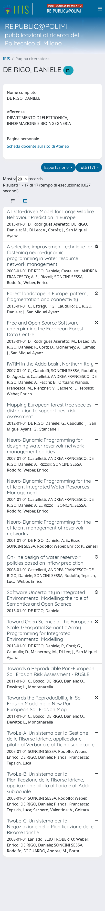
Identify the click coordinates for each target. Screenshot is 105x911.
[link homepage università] (65, 9)
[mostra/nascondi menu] (100, 8)
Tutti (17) (87, 167)
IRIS (6, 58)
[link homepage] (18, 9)
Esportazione (57, 167)
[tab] (13, 201)
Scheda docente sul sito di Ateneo (38, 146)
